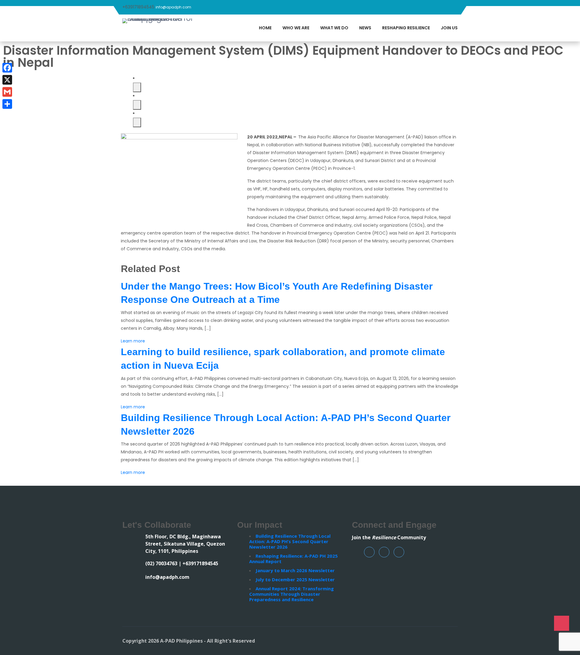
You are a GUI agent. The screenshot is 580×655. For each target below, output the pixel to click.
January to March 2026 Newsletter (295, 570)
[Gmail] (7, 92)
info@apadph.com (173, 7)
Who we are (295, 28)
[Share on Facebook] (137, 87)
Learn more (133, 341)
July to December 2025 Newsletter (295, 579)
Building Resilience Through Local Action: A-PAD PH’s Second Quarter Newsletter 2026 (289, 541)
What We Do (334, 28)
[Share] (7, 104)
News (365, 28)
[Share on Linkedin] (137, 122)
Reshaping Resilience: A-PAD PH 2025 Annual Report (293, 558)
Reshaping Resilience (406, 28)
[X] (7, 80)
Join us (449, 28)
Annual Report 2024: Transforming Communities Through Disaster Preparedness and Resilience (291, 593)
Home (265, 28)
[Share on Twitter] (137, 105)
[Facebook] (7, 68)
